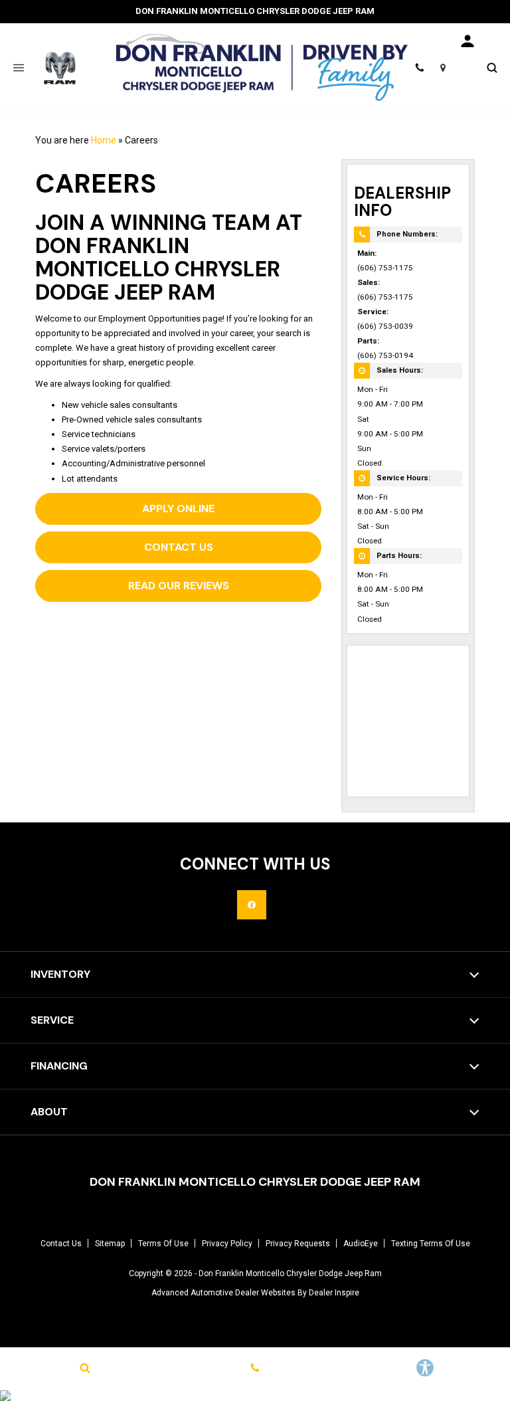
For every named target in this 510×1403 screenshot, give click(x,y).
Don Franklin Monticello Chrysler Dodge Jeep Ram (290, 1273)
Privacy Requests (298, 1243)
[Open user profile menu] (467, 41)
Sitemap (110, 1243)
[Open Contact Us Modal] (255, 1368)
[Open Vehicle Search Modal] (491, 67)
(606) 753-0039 (385, 326)
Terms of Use (163, 1243)
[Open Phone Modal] (419, 67)
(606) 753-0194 (385, 355)
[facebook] (251, 904)
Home (103, 140)
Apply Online (178, 508)
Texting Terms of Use (430, 1243)
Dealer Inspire (334, 1292)
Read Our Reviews (178, 586)
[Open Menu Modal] (18, 67)
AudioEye (360, 1243)
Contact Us (178, 547)
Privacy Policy (227, 1243)
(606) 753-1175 (385, 267)
